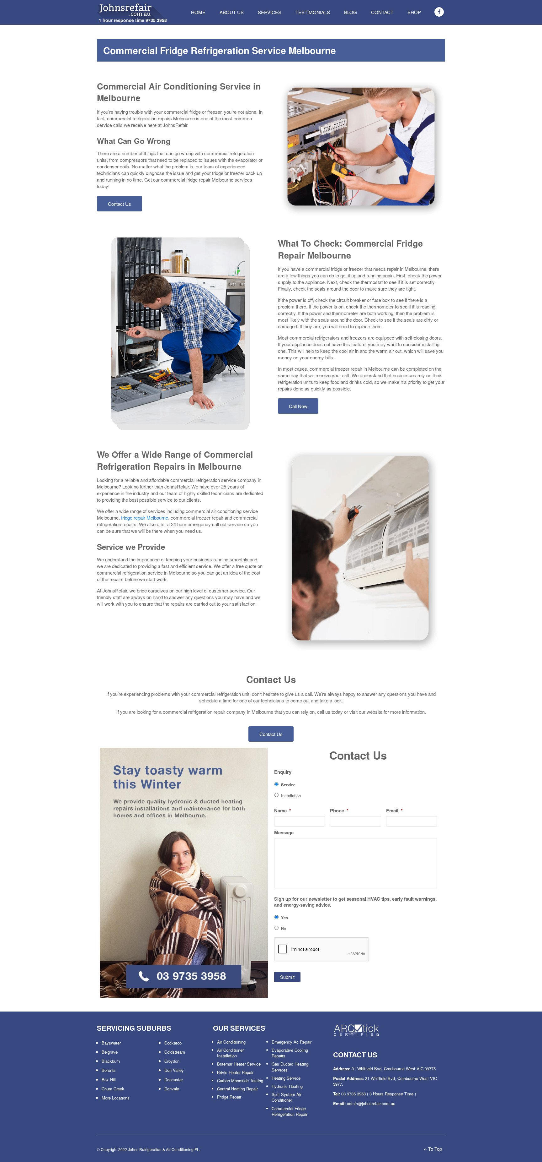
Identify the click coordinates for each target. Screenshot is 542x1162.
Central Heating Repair (237, 1089)
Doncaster (173, 1080)
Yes (284, 917)
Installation (291, 796)
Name (282, 811)
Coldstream (174, 1052)
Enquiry (282, 772)
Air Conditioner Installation (230, 1053)
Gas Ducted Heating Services (290, 1066)
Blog (350, 12)
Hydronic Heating (287, 1086)
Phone (339, 811)
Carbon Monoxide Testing (240, 1080)
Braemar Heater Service (239, 1064)
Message (284, 833)
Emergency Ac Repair (291, 1042)
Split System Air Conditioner (286, 1097)
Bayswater (111, 1043)
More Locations (116, 1098)
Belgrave (110, 1052)
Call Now (298, 406)
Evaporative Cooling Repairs (290, 1053)
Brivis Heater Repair (235, 1072)
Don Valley (174, 1070)
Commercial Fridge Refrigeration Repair (289, 1111)
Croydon (171, 1061)
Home (198, 12)
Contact (382, 12)
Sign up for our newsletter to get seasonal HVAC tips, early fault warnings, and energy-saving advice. (355, 902)
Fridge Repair (229, 1097)
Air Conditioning (231, 1042)
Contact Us (119, 203)
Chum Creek (113, 1089)
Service (288, 785)
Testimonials (312, 12)
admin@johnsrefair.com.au (371, 1103)
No (283, 928)
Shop (414, 12)
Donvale (171, 1089)
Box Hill (109, 1080)
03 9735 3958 (353, 1094)
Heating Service (286, 1078)
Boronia (108, 1070)
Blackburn (111, 1061)
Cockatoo (173, 1043)
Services (269, 12)
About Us (232, 12)
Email (394, 811)
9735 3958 (156, 20)
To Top (434, 1148)
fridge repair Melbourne (144, 517)
